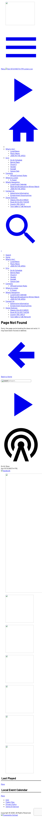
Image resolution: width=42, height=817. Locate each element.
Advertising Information (19, 193)
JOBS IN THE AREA (17, 155)
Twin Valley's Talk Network (20, 206)
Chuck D (13, 164)
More (3, 784)
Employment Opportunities (21, 195)
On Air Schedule (16, 160)
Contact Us (10, 191)
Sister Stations (11, 197)
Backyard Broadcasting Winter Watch (24, 186)
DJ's (7, 158)
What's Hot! (10, 149)
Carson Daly (14, 171)
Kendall (13, 169)
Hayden (13, 166)
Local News (14, 151)
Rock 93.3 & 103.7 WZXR (19, 202)
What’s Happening (13, 182)
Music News (15, 153)
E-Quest (13, 180)
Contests (9, 173)
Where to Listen (12, 177)
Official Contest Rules (18, 175)
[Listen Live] (21, 403)
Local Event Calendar (18, 184)
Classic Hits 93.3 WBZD (19, 200)
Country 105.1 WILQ (17, 204)
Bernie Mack (15, 162)
